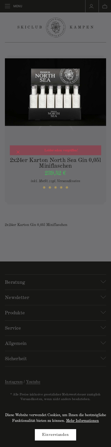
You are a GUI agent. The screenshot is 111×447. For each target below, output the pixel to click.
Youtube (33, 382)
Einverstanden (55, 435)
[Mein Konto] (91, 6)
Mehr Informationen (82, 421)
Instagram (14, 382)
